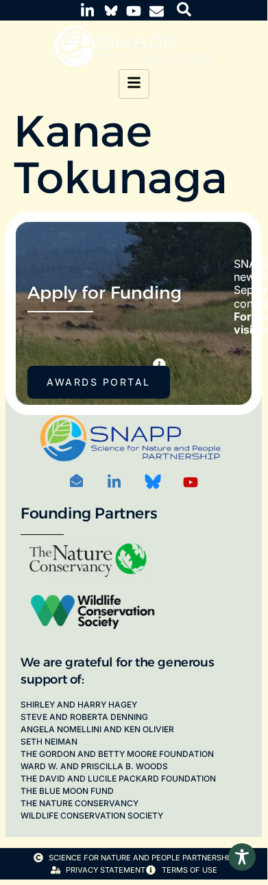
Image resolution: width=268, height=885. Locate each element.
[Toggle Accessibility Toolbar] (242, 857)
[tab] (159, 365)
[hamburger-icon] (134, 84)
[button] (184, 9)
